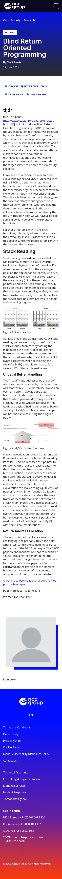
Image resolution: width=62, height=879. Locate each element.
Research (29, 20)
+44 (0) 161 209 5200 (32, 817)
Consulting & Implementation (21, 779)
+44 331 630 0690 (14, 841)
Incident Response (14, 792)
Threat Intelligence (15, 799)
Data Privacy (11, 734)
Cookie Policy (11, 747)
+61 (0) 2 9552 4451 (22, 831)
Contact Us (10, 760)
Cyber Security (11, 20)
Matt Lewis (14, 62)
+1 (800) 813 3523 (31, 824)
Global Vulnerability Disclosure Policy (26, 754)
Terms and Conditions (17, 727)
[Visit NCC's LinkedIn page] (31, 714)
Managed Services (14, 786)
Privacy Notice (12, 741)
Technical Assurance (15, 772)
